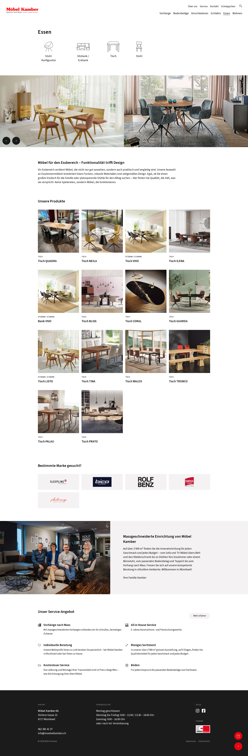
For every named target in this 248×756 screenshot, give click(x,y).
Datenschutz (204, 741)
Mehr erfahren (199, 615)
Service (204, 6)
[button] (6, 141)
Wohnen (237, 13)
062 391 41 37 (45, 729)
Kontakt (214, 6)
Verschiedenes (199, 13)
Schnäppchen (228, 6)
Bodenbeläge (181, 13)
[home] (22, 10)
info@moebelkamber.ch (52, 733)
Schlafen (216, 13)
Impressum (191, 741)
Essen (226, 13)
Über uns (192, 6)
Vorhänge (165, 13)
